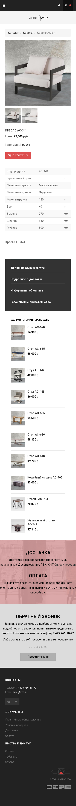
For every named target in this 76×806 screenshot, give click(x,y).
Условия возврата (16, 725)
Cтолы (9, 751)
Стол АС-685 (36, 348)
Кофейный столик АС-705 (44, 477)
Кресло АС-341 (16, 130)
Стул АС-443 (35, 391)
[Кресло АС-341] (38, 73)
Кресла (28, 32)
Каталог (13, 32)
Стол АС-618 (36, 456)
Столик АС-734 (37, 499)
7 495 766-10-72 (26, 687)
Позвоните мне (38, 656)
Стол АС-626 (36, 434)
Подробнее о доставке (27, 279)
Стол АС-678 (36, 327)
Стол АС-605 (36, 413)
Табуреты (11, 756)
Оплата (9, 736)
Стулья (9, 762)
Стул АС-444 (35, 370)
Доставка (11, 730)
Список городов (65, 564)
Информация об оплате (27, 290)
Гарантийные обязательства (31, 302)
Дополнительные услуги (28, 267)
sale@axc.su (20, 692)
